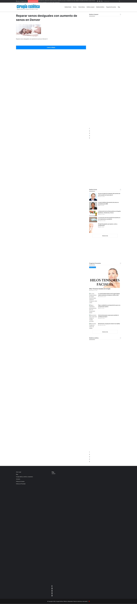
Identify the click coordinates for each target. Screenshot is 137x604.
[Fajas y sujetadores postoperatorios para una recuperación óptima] (93, 308)
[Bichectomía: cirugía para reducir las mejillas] (93, 326)
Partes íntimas (81, 7)
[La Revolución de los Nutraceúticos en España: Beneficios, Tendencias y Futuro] (93, 213)
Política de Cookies (20, 481)
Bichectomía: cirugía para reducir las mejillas (109, 323)
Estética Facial (68, 7)
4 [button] (89, 135)
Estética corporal (90, 7)
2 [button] (89, 130)
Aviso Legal (18, 472)
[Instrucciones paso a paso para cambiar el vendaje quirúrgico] (93, 318)
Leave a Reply (51, 47)
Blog (119, 7)
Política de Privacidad (20, 483)
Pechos (74, 7)
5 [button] (89, 138)
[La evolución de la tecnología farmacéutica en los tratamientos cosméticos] (93, 219)
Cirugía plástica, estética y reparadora (24, 476)
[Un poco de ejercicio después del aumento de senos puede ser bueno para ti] (93, 197)
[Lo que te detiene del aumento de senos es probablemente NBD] (93, 206)
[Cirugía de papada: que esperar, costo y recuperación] (93, 228)
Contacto (18, 479)
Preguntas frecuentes (111, 7)
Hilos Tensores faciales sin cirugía (99, 288)
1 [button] (89, 128)
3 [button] (89, 133)
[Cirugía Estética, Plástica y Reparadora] (28, 7)
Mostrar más (105, 235)
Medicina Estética (100, 7)
